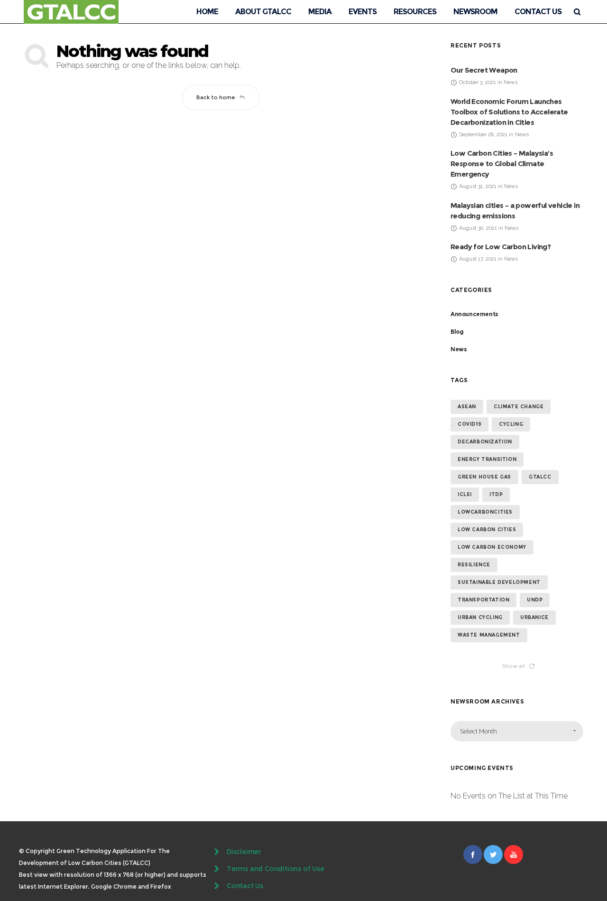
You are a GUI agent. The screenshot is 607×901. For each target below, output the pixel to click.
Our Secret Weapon (484, 70)
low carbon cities (487, 529)
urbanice (534, 617)
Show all (513, 666)
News (459, 349)
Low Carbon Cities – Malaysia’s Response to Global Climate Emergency (502, 163)
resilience (474, 565)
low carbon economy (492, 547)
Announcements (474, 314)
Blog (457, 331)
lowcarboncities (485, 512)
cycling (511, 424)
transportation (483, 600)
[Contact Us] (303, 885)
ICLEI (465, 494)
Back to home (215, 97)
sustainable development (499, 582)
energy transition (487, 459)
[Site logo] (71, 12)
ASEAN (467, 407)
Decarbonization (485, 442)
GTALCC (540, 477)
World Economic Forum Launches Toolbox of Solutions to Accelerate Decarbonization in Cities (509, 112)
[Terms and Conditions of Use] (303, 868)
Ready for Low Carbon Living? (501, 246)
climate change (518, 407)
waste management (489, 635)
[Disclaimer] (303, 852)
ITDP (496, 494)
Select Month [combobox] (478, 731)
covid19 (469, 424)
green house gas (484, 477)
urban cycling (480, 617)
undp (535, 600)
